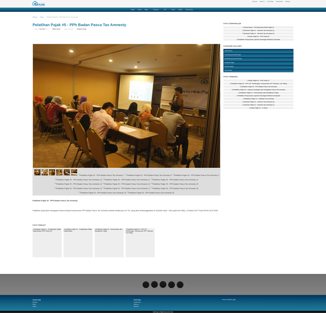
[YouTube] (180, 284)
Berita (132, 9)
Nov (40, 29)
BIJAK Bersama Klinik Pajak (233, 58)
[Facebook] (146, 284)
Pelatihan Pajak (81, 29)
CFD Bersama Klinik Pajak (233, 54)
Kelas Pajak (228, 70)
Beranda (255, 1)
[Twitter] (154, 284)
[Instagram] (163, 284)
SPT (165, 9)
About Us (262, 1)
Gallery (180, 9)
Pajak (146, 9)
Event (173, 9)
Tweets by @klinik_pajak (229, 299)
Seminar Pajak (229, 66)
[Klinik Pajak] (39, 6)
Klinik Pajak (137, 300)
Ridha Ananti (56, 29)
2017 (43, 29)
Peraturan (156, 9)
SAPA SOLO (228, 51)
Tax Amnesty (189, 9)
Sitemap (287, 1)
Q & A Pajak (270, 1)
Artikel (139, 9)
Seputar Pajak (37, 300)
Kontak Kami (279, 1)
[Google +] (171, 284)
